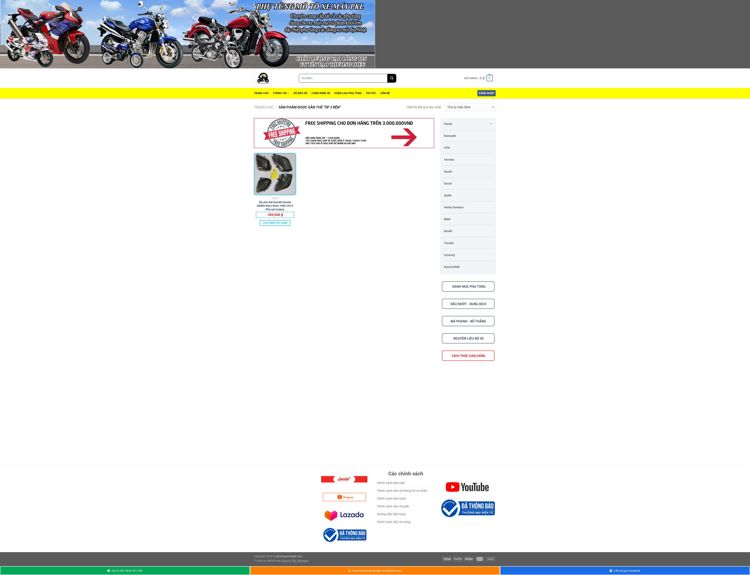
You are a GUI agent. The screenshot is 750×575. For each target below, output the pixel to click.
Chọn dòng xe (321, 93)
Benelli (448, 231)
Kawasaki (450, 135)
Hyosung (449, 255)
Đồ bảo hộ (300, 93)
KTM (447, 147)
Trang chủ (261, 93)
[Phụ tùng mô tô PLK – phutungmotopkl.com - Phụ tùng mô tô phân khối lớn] (273, 78)
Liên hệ (385, 93)
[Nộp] (392, 78)
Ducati (448, 183)
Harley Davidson (454, 207)
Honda (448, 123)
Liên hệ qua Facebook (627, 570)
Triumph (449, 243)
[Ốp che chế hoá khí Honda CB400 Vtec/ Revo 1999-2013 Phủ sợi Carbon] (275, 174)
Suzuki (448, 171)
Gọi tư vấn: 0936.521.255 (127, 570)
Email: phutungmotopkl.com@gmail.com (377, 570)
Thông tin (280, 93)
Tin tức (371, 93)
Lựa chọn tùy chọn (275, 223)
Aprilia (448, 195)
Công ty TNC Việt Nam (294, 560)
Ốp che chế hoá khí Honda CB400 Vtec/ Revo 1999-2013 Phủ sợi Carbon (275, 204)
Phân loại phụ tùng (348, 93)
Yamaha (449, 159)
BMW (447, 219)
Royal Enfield (452, 266)
